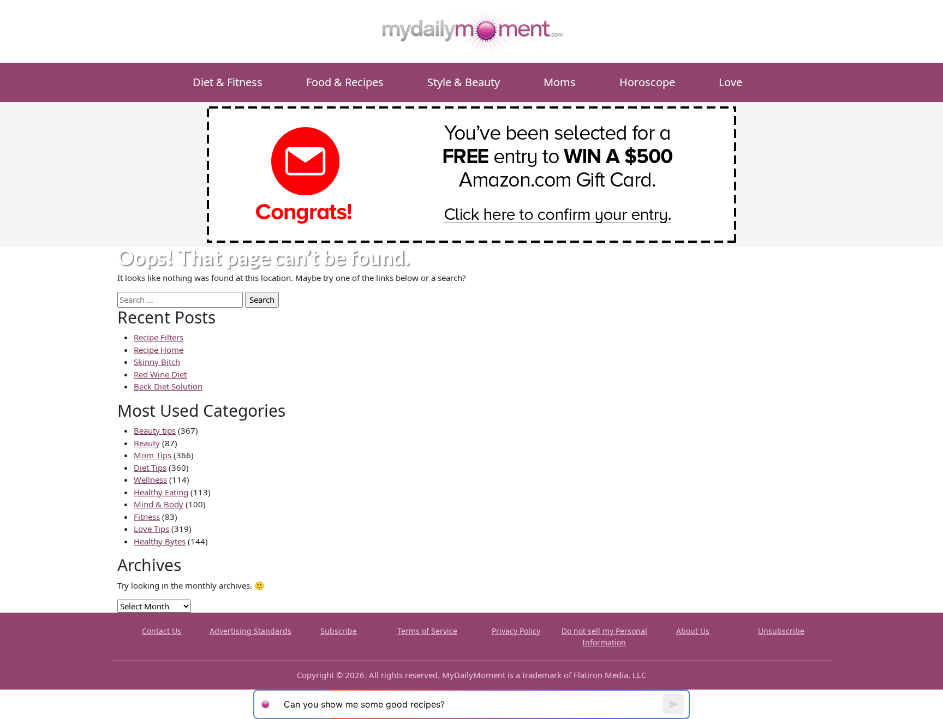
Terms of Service (427, 631)
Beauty (147, 443)
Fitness (147, 516)
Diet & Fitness (227, 82)
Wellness (150, 479)
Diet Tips (150, 467)
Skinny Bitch (157, 361)
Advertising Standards (250, 631)
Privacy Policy (516, 631)
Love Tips (151, 528)
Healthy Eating (161, 492)
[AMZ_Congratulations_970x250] (471, 173)
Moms (560, 82)
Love (730, 82)
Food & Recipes (345, 82)
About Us (692, 631)
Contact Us (161, 631)
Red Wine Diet (160, 374)
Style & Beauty (463, 82)
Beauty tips (155, 430)
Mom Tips (152, 455)
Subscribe (338, 631)
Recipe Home (158, 349)
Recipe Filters (158, 337)
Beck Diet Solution (168, 386)
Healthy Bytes (160, 541)
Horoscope (647, 82)
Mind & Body (158, 504)
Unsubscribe (781, 631)
